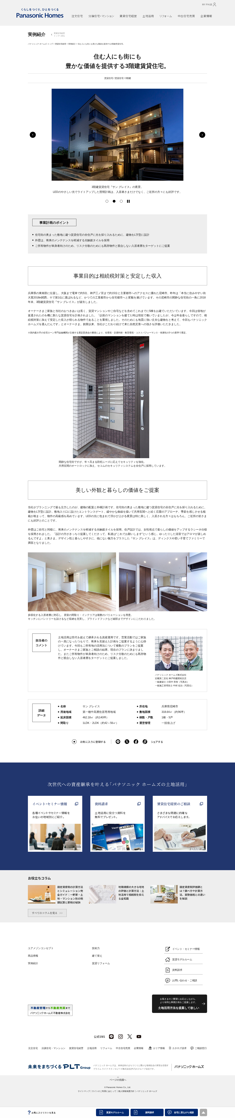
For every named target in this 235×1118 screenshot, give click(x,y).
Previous (33, 135)
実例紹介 (72, 44)
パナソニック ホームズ (146, 1091)
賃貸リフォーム (101, 963)
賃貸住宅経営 (60, 44)
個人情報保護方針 (126, 1091)
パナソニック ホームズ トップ (40, 44)
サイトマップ (84, 1091)
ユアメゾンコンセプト (41, 948)
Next (202, 135)
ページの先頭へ (118, 1079)
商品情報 (33, 955)
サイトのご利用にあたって (104, 1091)
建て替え (97, 955)
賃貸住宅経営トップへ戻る (59, 34)
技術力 (96, 948)
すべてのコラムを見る (44, 913)
